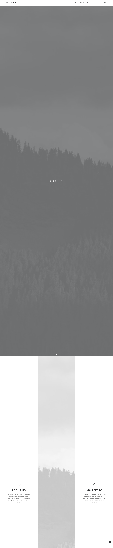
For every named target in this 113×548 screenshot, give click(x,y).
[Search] (109, 3)
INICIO (76, 2)
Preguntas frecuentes (92, 2)
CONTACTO (103, 2)
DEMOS (82, 2)
